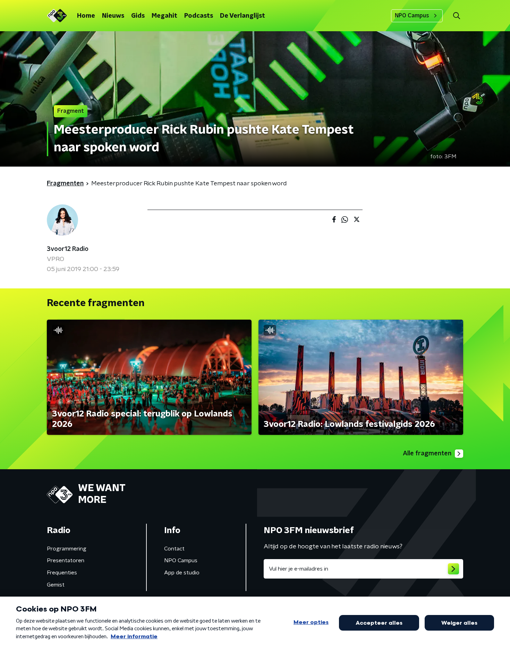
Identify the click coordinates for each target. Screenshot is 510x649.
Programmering (66, 548)
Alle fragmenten (427, 453)
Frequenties (62, 572)
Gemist (56, 585)
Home (86, 16)
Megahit (164, 16)
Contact (174, 548)
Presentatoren (65, 560)
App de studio (181, 572)
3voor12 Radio (67, 249)
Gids (138, 16)
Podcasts (198, 16)
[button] (456, 15)
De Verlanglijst (242, 16)
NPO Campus (412, 15)
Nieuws (113, 16)
